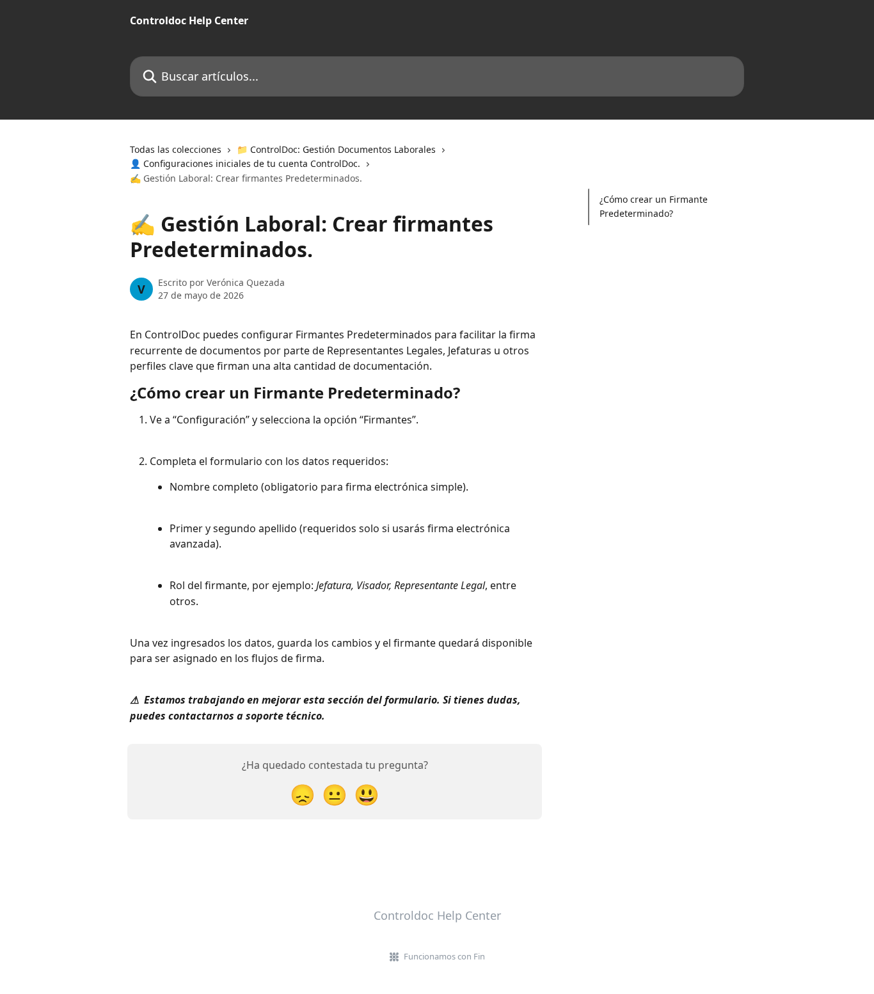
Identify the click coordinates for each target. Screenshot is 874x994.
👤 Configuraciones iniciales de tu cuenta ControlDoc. (245, 163)
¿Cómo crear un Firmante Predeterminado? (654, 206)
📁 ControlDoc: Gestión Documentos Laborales (336, 149)
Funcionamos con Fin (444, 956)
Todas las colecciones (175, 149)
